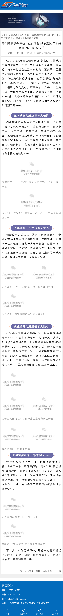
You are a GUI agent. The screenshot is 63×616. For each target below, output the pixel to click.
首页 (3, 35)
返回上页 (47, 571)
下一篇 (57, 571)
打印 (38, 571)
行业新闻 (24, 35)
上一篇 (19, 571)
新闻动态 (12, 35)
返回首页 (29, 571)
